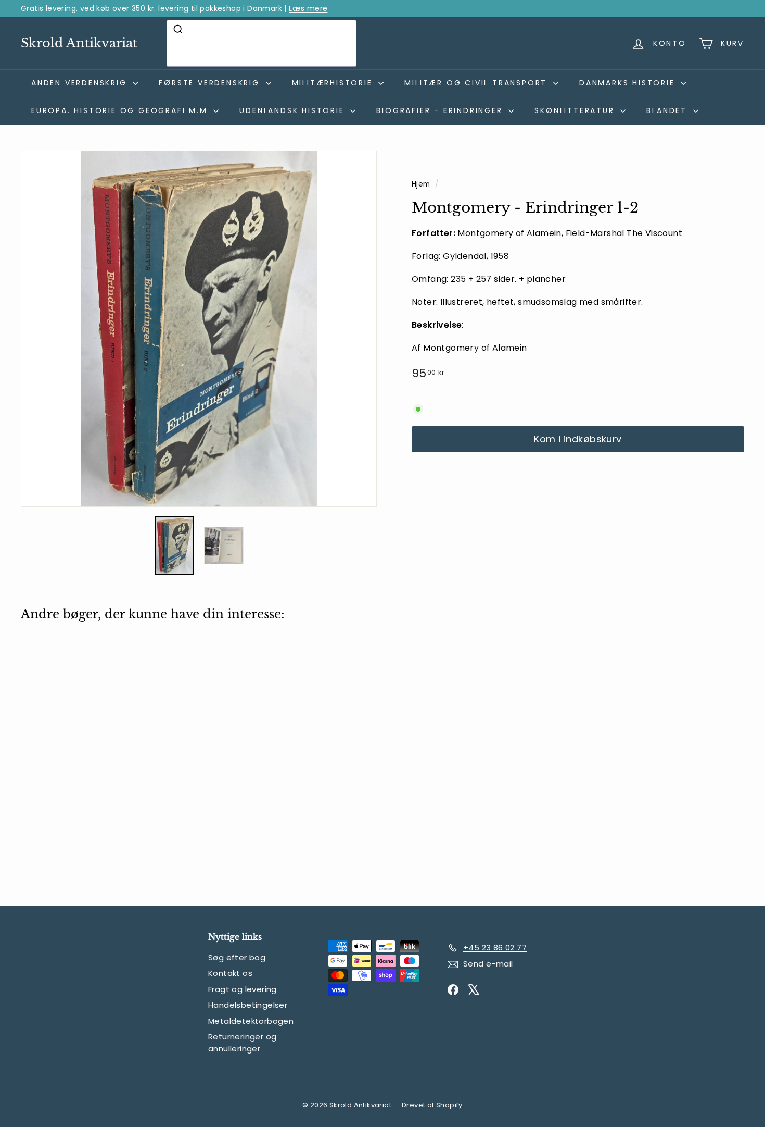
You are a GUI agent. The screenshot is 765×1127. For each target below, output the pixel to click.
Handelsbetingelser (247, 1004)
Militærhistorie (334, 83)
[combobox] (261, 43)
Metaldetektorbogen (251, 1020)
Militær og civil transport (477, 83)
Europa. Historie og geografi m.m (121, 110)
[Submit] (179, 29)
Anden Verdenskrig (80, 83)
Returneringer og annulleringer (242, 1042)
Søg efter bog (236, 957)
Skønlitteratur (576, 110)
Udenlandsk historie (293, 110)
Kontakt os (230, 973)
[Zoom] (198, 328)
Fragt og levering (242, 989)
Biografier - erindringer (441, 110)
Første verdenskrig (211, 83)
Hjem (422, 184)
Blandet (668, 110)
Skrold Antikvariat (79, 43)
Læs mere (308, 8)
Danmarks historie (628, 83)
